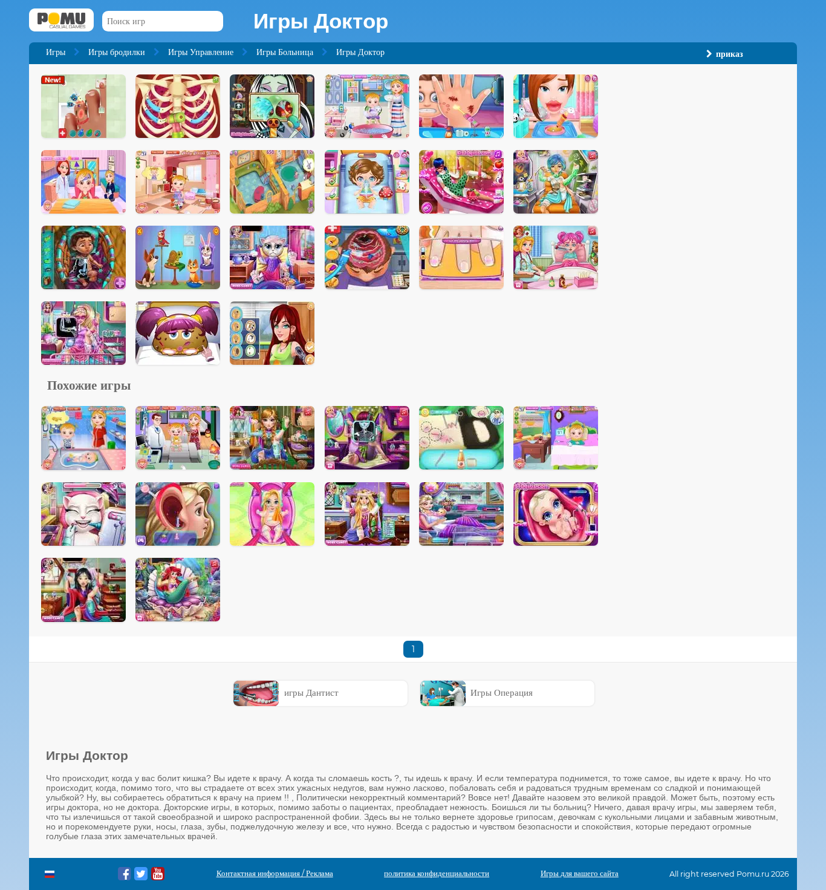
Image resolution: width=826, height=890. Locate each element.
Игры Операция (501, 692)
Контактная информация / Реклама (274, 873)
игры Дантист (311, 692)
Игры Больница (284, 52)
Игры (55, 52)
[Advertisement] (698, 255)
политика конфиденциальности (436, 873)
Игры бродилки (116, 52)
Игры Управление (200, 52)
